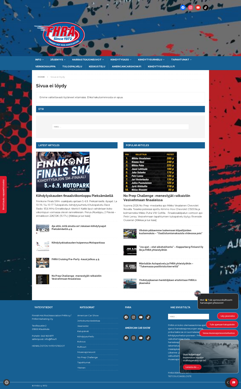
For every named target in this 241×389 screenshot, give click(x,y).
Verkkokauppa (45, 66)
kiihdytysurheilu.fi (161, 66)
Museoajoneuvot (86, 352)
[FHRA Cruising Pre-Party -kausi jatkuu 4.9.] (42, 263)
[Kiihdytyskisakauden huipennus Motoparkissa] (42, 246)
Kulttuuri (81, 346)
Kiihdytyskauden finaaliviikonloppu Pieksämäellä (74, 196)
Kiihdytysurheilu (150, 59)
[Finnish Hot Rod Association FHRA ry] (120, 54)
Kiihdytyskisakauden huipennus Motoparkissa (78, 242)
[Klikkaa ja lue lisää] (79, 215)
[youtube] (141, 317)
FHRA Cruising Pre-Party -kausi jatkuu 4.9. (76, 259)
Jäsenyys (56, 59)
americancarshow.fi (126, 66)
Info (38, 59)
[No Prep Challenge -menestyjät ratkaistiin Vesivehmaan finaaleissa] (42, 279)
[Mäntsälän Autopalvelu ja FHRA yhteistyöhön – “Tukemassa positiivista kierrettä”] (130, 267)
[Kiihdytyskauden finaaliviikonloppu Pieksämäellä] (77, 172)
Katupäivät (83, 331)
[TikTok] (205, 7)
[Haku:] (121, 127)
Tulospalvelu (72, 66)
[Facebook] (183, 7)
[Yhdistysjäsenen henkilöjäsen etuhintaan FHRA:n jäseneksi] (130, 284)
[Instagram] (190, 7)
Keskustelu (97, 66)
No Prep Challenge (87, 357)
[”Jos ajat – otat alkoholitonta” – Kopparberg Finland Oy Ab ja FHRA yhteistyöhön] (130, 250)
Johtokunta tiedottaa (88, 320)
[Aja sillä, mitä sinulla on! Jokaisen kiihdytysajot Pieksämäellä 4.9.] (42, 229)
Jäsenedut (83, 326)
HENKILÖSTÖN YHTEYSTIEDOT (48, 346)
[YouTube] (198, 7)
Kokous (81, 341)
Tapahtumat (180, 59)
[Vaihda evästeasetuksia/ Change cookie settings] (6, 382)
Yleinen (81, 367)
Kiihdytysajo (119, 59)
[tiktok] (148, 317)
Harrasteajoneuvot (86, 59)
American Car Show (88, 315)
